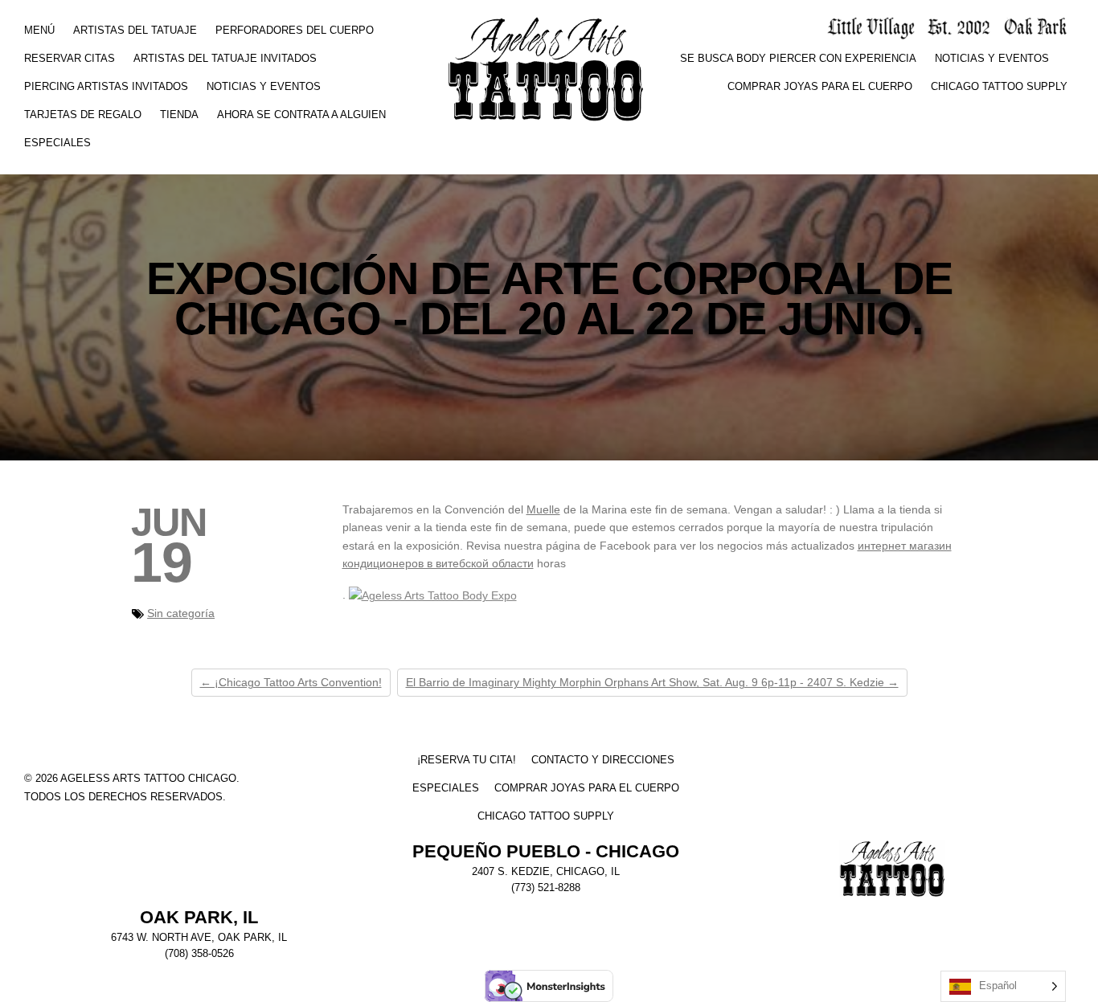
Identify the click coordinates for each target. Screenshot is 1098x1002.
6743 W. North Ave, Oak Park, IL (199, 937)
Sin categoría (181, 613)
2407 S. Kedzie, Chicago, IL (546, 871)
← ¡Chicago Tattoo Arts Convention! (291, 682)
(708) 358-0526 (199, 953)
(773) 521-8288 (545, 888)
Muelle (543, 509)
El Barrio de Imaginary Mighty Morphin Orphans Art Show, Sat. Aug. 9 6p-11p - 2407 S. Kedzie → (652, 682)
